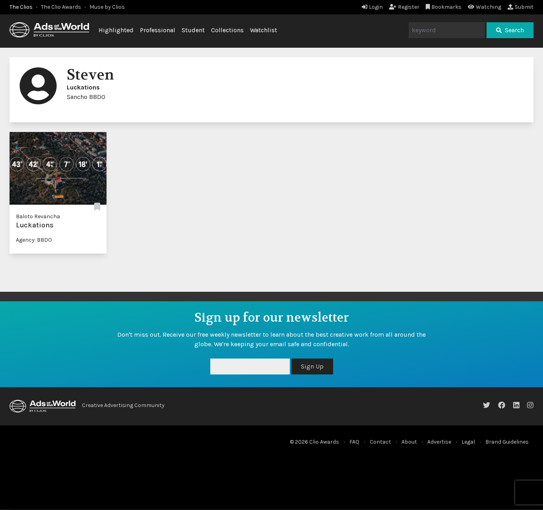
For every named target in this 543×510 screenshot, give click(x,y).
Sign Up (312, 366)
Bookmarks (446, 7)
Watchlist (263, 30)
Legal (468, 441)
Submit (524, 7)
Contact (380, 441)
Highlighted (116, 30)
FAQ (354, 441)
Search (514, 30)
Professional (157, 30)
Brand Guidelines (507, 441)
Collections (227, 30)
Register (408, 7)
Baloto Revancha (38, 216)
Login (376, 7)
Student (193, 30)
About (409, 441)
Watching (488, 7)
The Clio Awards (61, 7)
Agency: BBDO (34, 240)
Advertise (439, 441)
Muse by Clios (107, 7)
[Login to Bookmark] (97, 206)
